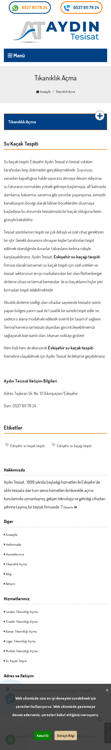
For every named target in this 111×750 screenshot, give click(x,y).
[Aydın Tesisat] (55, 32)
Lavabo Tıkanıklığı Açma (21, 612)
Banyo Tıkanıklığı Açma (21, 631)
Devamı (69, 507)
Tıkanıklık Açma (16, 564)
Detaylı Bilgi (65, 735)
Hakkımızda (13, 544)
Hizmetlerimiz (14, 554)
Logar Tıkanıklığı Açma (20, 641)
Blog (8, 574)
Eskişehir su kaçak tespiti (27, 446)
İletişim (10, 584)
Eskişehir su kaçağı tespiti (74, 446)
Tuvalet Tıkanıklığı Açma (21, 621)
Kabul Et (43, 735)
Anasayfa (45, 92)
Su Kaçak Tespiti (16, 661)
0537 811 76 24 (34, 7)
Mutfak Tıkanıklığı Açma (21, 651)
